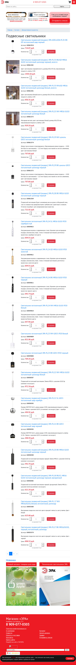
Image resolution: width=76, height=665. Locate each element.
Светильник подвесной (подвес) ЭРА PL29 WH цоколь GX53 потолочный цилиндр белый (43, 138)
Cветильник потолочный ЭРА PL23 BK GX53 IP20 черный (44, 353)
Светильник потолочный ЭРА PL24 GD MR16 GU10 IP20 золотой (44, 250)
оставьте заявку (38, 20)
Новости (9, 633)
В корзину (51, 52)
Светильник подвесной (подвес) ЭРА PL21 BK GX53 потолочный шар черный (42, 425)
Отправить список (59, 20)
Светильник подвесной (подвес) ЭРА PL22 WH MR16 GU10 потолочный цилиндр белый (45, 373)
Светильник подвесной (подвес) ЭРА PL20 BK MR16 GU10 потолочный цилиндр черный (45, 451)
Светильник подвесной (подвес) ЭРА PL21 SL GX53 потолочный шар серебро (42, 399)
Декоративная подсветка (30, 30)
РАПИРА (21, 642)
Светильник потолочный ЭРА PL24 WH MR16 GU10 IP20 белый (44, 306)
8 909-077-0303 (39, 2)
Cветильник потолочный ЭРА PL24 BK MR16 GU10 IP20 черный (44, 278)
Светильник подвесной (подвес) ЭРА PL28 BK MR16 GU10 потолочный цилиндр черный (45, 194)
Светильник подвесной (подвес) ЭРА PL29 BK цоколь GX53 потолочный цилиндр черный (45, 166)
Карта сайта (10, 640)
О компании (10, 631)
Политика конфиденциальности (16, 628)
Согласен (70, 658)
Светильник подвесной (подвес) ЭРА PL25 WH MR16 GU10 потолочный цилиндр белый (45, 112)
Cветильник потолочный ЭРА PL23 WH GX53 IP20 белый (44, 333)
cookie (13, 657)
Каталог (17, 30)
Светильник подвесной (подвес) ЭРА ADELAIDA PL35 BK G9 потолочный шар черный (44, 41)
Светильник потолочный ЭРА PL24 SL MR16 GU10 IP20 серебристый (43, 222)
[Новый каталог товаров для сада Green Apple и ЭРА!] (21, 586)
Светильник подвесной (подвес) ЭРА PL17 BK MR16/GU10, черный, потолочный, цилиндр (45, 528)
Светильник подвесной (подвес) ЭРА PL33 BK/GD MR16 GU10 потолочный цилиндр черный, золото (44, 61)
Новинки (11, 560)
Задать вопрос (44, 633)
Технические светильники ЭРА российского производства (54, 564)
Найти (62, 6)
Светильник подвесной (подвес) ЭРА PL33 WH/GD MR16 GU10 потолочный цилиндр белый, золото (44, 86)
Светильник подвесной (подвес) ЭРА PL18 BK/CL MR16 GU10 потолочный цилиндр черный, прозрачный (44, 476)
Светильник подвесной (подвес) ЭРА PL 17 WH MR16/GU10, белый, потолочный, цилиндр (40, 502)
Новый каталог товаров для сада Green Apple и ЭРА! (21, 564)
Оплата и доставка (13, 635)
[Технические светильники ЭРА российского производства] (54, 586)
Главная (10, 30)
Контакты (9, 637)
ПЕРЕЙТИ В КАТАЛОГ (16, 21)
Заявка (41, 635)
